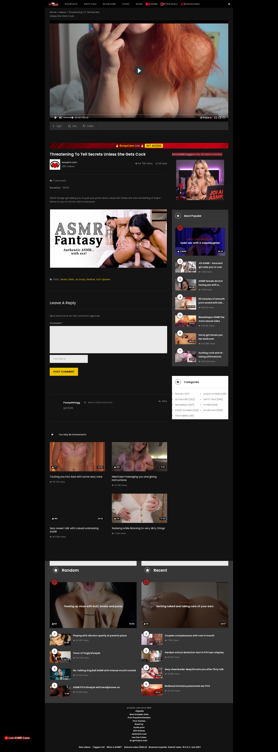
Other (207, 404)
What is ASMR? (114, 747)
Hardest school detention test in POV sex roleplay (194, 652)
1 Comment (59, 180)
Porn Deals (171, 4)
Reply (164, 401)
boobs (64, 279)
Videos (62, 12)
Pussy (126, 4)
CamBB (153, 4)
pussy (82, 279)
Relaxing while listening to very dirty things (138, 528)
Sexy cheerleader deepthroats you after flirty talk (194, 669)
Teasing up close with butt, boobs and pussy (93, 606)
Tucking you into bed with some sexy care (76, 477)
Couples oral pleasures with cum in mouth (189, 635)
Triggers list (98, 747)
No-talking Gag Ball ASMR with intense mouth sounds (104, 670)
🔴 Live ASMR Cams (17, 738)
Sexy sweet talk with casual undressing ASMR (74, 529)
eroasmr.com (69, 162)
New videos (84, 747)
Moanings (181, 404)
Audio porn (139, 727)
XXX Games (139, 730)
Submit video (174, 747)
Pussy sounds (184, 410)
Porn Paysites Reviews (139, 717)
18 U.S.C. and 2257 (191, 747)
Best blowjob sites (139, 714)
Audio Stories (212, 394)
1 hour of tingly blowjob (86, 653)
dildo (71, 279)
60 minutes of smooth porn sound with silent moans (212, 302)
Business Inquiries (158, 747)
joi (76, 279)
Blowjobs (109, 4)
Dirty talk (90, 4)
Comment (56, 323)
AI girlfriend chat (138, 740)
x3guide (139, 711)
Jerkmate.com (139, 734)
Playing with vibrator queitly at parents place (100, 635)
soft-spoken (103, 279)
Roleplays (71, 4)
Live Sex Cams (139, 737)
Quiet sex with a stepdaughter (200, 243)
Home (53, 12)
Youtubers (182, 415)
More (139, 4)
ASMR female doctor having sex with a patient (211, 284)
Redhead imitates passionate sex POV (187, 686)
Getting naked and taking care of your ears (184, 606)
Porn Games (139, 721)
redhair (91, 279)
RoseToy (139, 724)
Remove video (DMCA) (135, 747)
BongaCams (192, 4)
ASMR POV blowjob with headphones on (96, 687)
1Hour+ (179, 394)
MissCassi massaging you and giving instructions (134, 478)
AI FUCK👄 (206, 117)
